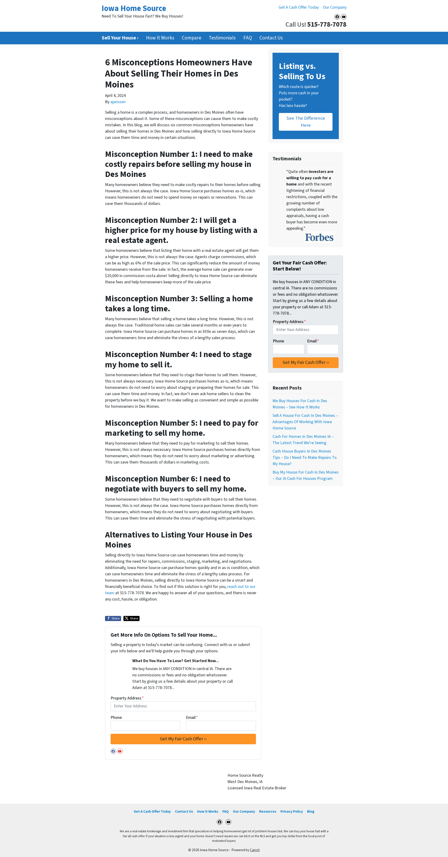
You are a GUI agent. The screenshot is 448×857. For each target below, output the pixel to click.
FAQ (247, 38)
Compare (191, 38)
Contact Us (271, 38)
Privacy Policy (291, 811)
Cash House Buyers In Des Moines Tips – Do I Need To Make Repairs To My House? (305, 457)
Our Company (334, 7)
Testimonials (222, 38)
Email (192, 717)
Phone (116, 717)
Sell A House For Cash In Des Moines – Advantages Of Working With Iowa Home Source (305, 422)
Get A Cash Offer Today (299, 7)
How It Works (160, 38)
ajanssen (118, 102)
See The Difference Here (306, 122)
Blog (310, 811)
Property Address (127, 698)
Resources (267, 811)
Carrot (255, 850)
